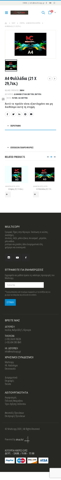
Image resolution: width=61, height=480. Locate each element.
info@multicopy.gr (13, 351)
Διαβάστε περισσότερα (8, 194)
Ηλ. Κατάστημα (11, 365)
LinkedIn (19, 114)
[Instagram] (54, 3)
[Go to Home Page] (6, 23)
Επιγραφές (9, 380)
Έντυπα (38, 94)
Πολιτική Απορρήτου (14, 400)
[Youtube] (50, 3)
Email (31, 114)
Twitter (13, 114)
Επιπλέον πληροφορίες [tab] (22, 147)
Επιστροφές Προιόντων (15, 416)
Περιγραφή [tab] (15, 125)
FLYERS (15, 98)
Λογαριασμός (10, 397)
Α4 (19, 98)
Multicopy (9, 362)
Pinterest (25, 114)
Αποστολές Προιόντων (14, 413)
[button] (48, 157)
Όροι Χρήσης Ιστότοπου (15, 404)
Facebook (7, 114)
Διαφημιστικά (11, 377)
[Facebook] (46, 3)
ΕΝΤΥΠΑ (24, 98)
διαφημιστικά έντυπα (24, 94)
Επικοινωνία (10, 368)
